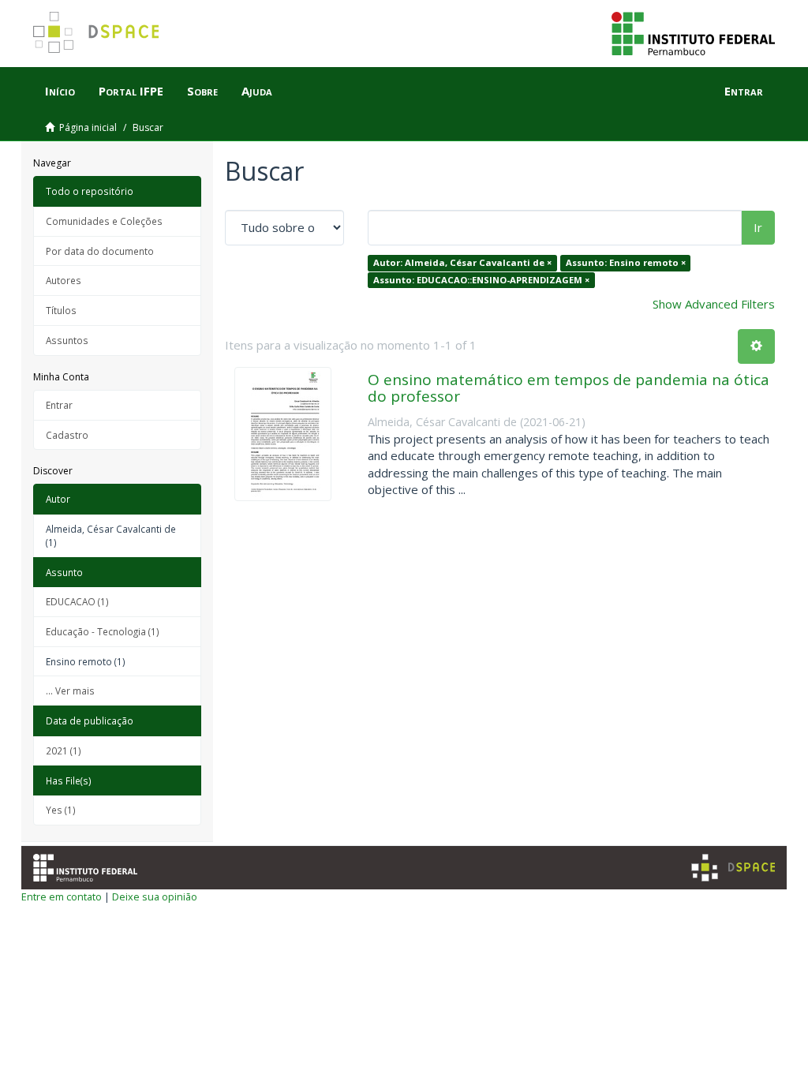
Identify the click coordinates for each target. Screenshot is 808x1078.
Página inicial (88, 127)
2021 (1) (63, 750)
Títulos (61, 310)
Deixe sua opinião (154, 896)
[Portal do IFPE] (693, 32)
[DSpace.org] (733, 867)
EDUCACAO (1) (77, 601)
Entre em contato (61, 896)
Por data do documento (100, 251)
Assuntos (67, 340)
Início (60, 91)
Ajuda (256, 91)
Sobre (202, 91)
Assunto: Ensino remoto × (626, 262)
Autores (63, 280)
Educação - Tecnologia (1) (102, 631)
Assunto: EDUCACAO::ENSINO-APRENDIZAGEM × (481, 280)
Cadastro (67, 435)
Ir (758, 227)
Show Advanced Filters (714, 304)
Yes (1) (61, 809)
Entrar (59, 405)
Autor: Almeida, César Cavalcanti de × (462, 262)
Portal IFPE (131, 91)
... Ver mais (70, 690)
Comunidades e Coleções (104, 221)
